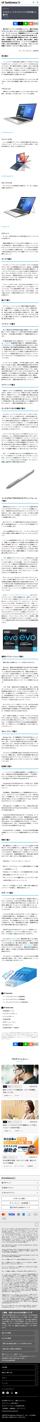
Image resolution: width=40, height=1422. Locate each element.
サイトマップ (21, 1408)
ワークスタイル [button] (20, 1166)
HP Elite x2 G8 (5, 226)
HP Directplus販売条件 (8, 1360)
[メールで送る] (30, 23)
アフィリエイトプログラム (10, 1356)
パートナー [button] (5, 1383)
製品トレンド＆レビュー (14, 1086)
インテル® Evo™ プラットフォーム (13, 560)
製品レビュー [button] (9, 1095)
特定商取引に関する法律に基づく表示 (13, 1358)
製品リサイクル (20, 1400)
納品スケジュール (7, 1354)
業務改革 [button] (30, 1166)
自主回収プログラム (8, 1400)
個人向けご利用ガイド (17, 1319)
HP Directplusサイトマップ (27, 1356)
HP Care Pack (28, 945)
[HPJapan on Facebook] (7, 1392)
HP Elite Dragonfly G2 (7, 176)
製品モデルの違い (20, 1325)
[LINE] (3, 1392)
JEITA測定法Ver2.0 (7, 345)
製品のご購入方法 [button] (7, 1372)
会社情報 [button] (4, 1367)
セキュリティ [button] (9, 1166)
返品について (18, 1354)
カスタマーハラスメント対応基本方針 (13, 1406)
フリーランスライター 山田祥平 (28, 51)
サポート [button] (4, 1378)
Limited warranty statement (10, 1411)
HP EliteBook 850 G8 (7, 132)
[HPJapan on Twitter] (11, 1392)
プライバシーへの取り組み (9, 1403)
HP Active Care (13, 939)
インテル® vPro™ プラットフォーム (19, 595)
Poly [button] (17, 1095)
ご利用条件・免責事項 (8, 1408)
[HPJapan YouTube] (16, 1392)
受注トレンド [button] (19, 1131)
